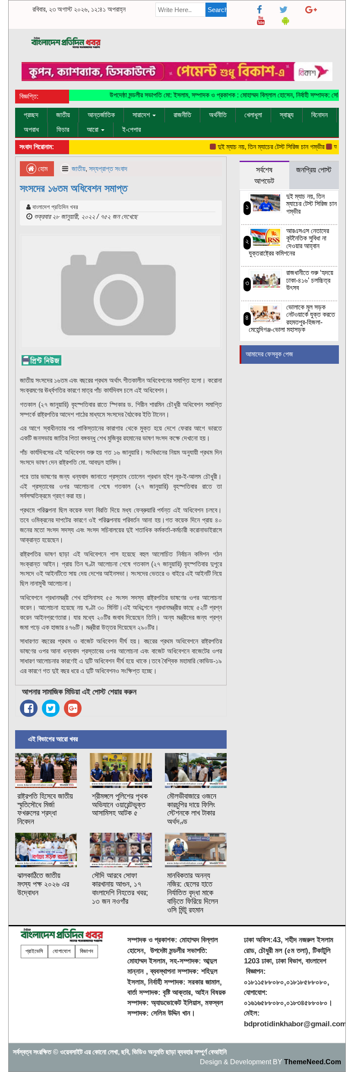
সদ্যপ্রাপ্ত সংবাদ (108, 168)
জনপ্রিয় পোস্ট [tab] (314, 169)
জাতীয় (63, 115)
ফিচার (63, 129)
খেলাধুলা (253, 115)
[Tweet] (51, 708)
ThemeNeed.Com (312, 1062)
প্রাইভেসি (34, 951)
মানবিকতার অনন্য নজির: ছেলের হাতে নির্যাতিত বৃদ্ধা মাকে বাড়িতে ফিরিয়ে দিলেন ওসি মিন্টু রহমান (192, 892)
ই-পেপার (131, 129)
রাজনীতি (182, 115)
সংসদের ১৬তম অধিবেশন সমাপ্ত (73, 188)
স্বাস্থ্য (287, 115)
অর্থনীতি (218, 115)
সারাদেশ (142, 115)
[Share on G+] (73, 708)
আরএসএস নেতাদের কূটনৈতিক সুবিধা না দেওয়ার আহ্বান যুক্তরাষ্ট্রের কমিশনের (289, 242)
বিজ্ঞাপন (86, 951)
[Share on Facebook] (29, 708)
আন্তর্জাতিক (101, 115)
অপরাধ (31, 129)
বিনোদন (319, 115)
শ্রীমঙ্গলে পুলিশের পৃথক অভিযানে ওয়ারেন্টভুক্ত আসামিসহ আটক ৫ (120, 805)
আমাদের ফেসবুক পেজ (269, 354)
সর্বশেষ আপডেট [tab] (264, 175)
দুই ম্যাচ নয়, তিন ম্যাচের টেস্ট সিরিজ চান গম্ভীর (262, 146)
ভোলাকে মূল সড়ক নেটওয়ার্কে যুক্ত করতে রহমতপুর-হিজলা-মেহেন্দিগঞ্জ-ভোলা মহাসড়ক (292, 318)
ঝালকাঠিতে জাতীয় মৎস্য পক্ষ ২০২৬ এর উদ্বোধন (43, 884)
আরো (93, 129)
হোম (41, 168)
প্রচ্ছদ (31, 115)
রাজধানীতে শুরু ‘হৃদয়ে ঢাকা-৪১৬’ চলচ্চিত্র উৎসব (309, 280)
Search (217, 9)
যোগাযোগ (61, 951)
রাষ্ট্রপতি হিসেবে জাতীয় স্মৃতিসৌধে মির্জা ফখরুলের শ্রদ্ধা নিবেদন (45, 809)
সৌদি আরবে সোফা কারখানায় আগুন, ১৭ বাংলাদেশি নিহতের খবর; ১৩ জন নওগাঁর (120, 888)
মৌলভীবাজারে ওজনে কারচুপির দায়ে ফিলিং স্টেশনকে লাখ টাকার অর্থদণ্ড (191, 809)
